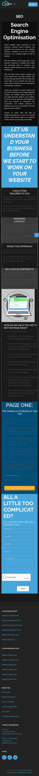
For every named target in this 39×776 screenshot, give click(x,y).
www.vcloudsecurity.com (11, 630)
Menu (34, 4)
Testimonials (21, 772)
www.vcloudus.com (9, 674)
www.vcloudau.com (9, 655)
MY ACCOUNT (6, 692)
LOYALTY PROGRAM (8, 702)
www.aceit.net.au (8, 639)
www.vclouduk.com (9, 669)
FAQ (30, 770)
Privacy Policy (11, 772)
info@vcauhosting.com (12, 475)
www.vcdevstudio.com (10, 635)
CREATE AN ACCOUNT (9, 697)
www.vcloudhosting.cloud (12, 625)
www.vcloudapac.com (10, 660)
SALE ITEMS (5, 711)
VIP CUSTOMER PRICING (9, 706)
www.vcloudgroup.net (10, 615)
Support (29, 772)
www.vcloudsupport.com (11, 620)
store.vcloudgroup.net (10, 716)
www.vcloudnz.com (9, 665)
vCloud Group (23, 770)
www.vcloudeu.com (9, 679)
